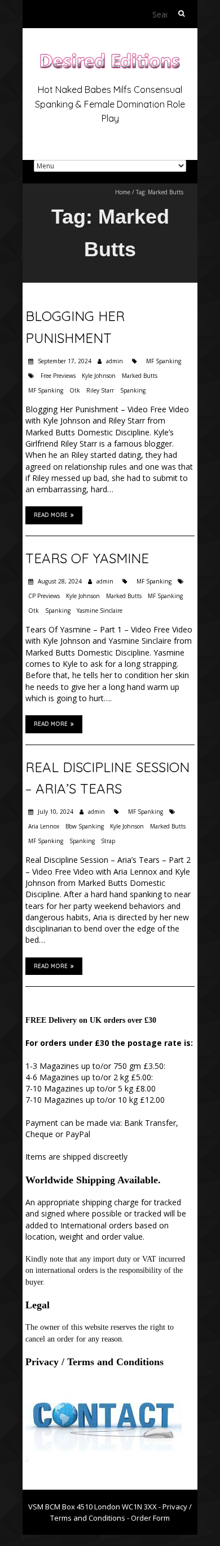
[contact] (103, 1390)
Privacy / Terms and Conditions (94, 1361)
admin (114, 361)
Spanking (133, 390)
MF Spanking (163, 361)
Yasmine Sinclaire (99, 610)
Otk (74, 390)
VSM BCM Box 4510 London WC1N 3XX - (95, 1507)
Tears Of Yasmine (87, 558)
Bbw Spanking (84, 826)
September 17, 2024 (63, 361)
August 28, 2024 (59, 581)
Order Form (150, 1518)
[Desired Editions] (110, 56)
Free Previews (58, 376)
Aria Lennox (43, 826)
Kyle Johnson (99, 376)
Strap (108, 841)
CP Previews (44, 596)
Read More (51, 515)
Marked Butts (139, 376)
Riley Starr (100, 390)
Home (122, 192)
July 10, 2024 (54, 812)
